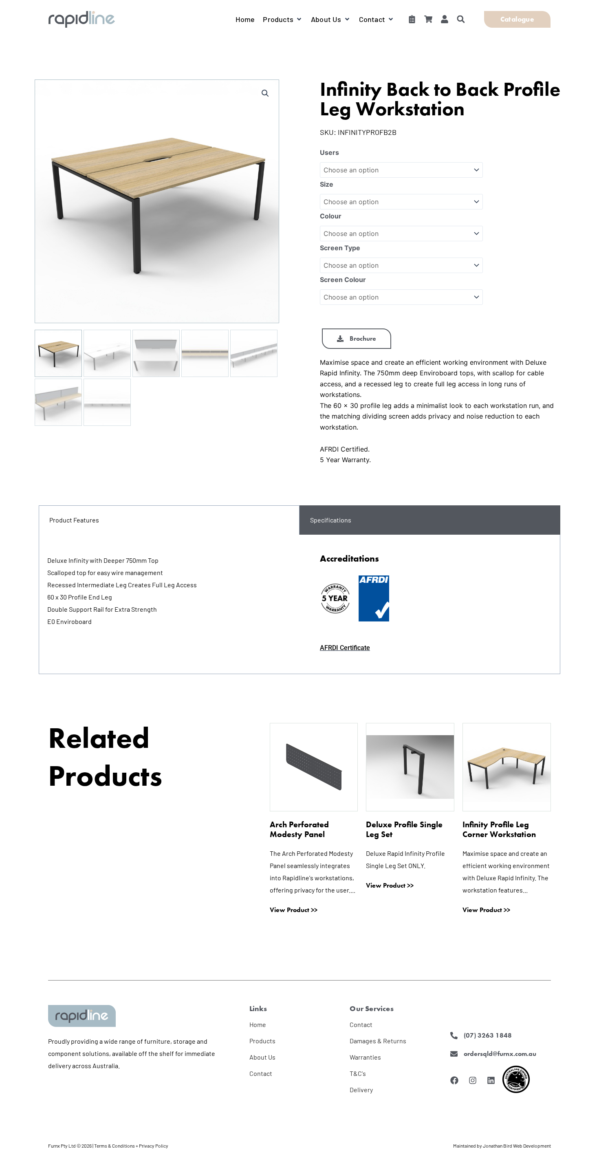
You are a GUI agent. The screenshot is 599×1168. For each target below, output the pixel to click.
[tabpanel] (299, 604)
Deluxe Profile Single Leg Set (404, 829)
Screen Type (340, 248)
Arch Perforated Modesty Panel (299, 829)
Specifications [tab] (330, 520)
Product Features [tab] (74, 520)
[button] (283, 19)
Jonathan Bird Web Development (517, 1145)
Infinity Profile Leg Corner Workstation (499, 829)
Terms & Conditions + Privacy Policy (131, 1145)
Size (326, 184)
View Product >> (293, 910)
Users (329, 152)
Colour (330, 216)
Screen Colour (343, 279)
